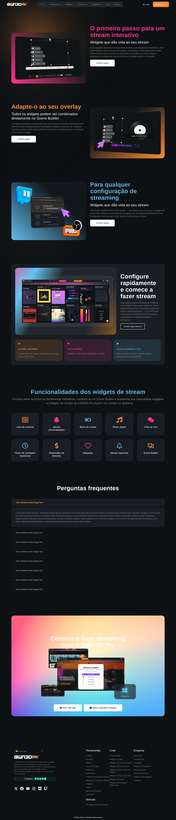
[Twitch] (46, 788)
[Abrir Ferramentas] (60, 4)
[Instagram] (34, 788)
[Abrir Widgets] (73, 4)
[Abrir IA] (44, 4)
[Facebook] (22, 788)
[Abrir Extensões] (101, 4)
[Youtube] (28, 788)
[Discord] (40, 788)
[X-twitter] (16, 788)
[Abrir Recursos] (87, 4)
